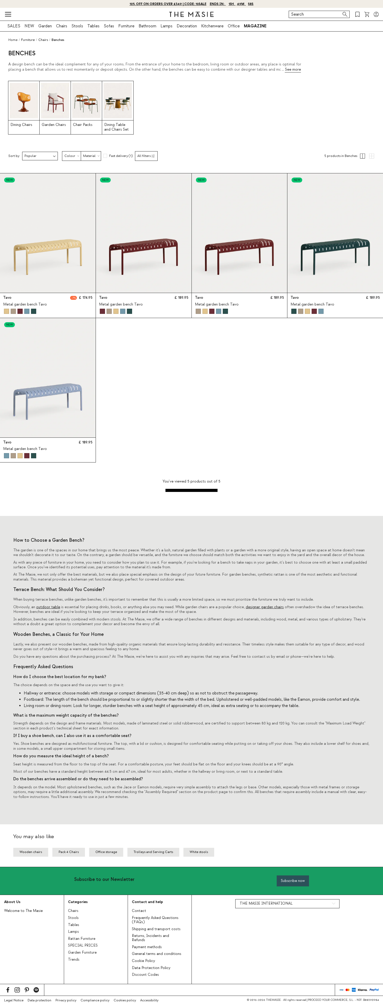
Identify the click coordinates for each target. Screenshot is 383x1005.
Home (12, 40)
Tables (93, 26)
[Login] (376, 14)
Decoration (187, 26)
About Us (12, 901)
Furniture (126, 26)
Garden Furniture (82, 952)
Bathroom (147, 26)
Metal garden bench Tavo (25, 304)
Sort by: (14, 156)
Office (234, 26)
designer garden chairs (265, 607)
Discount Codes (145, 974)
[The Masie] (191, 14)
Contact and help (147, 901)
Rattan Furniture (81, 938)
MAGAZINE (255, 26)
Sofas (109, 26)
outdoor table (48, 607)
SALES (13, 26)
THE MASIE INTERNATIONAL (266, 903)
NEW (29, 26)
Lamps (166, 26)
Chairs (61, 26)
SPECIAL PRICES (83, 945)
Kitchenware (212, 26)
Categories (78, 901)
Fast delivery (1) (121, 156)
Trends (73, 959)
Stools (77, 26)
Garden (45, 26)
